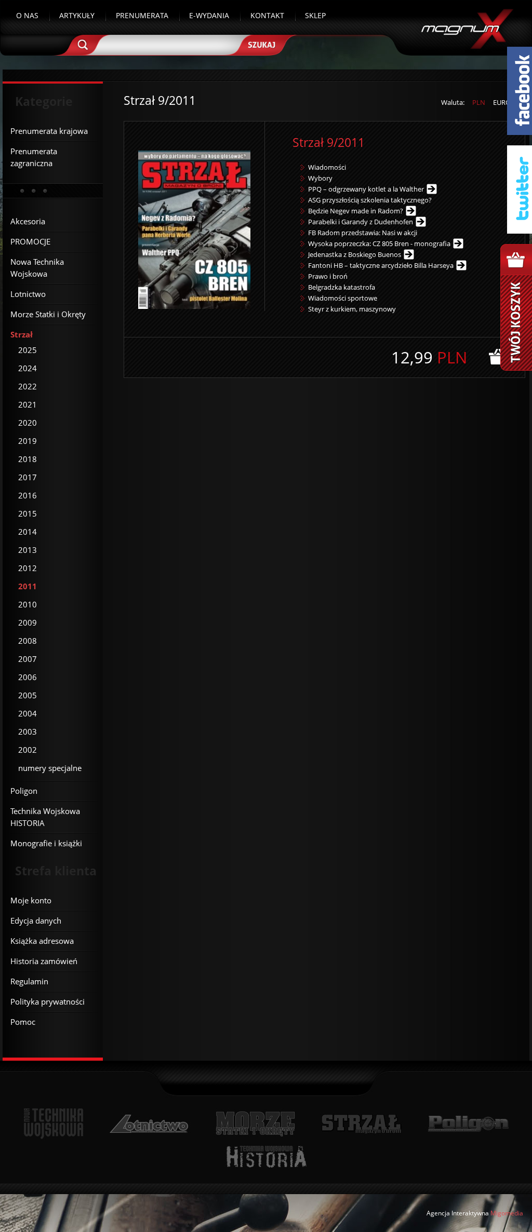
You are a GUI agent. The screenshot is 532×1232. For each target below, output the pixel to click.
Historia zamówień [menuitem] (43, 961)
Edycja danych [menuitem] (35, 920)
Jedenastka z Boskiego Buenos (354, 254)
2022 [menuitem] (27, 386)
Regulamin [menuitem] (29, 981)
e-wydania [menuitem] (209, 15)
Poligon (468, 1123)
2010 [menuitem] (27, 604)
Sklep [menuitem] (315, 15)
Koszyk (516, 307)
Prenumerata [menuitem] (142, 15)
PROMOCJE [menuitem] (30, 241)
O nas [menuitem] (27, 15)
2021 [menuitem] (27, 404)
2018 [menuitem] (27, 459)
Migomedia (506, 1213)
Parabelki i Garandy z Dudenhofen (360, 221)
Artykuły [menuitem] (77, 15)
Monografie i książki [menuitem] (46, 843)
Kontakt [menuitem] (267, 15)
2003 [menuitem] (27, 731)
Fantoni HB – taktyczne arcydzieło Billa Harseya (381, 265)
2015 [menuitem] (27, 513)
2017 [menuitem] (27, 477)
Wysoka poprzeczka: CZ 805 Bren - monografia (379, 243)
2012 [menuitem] (27, 568)
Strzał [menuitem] (21, 334)
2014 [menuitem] (27, 531)
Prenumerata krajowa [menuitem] (49, 131)
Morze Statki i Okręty (255, 1123)
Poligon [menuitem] (23, 791)
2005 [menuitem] (27, 695)
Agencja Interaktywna (458, 1213)
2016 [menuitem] (27, 495)
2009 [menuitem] (27, 622)
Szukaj (266, 49)
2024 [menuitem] (27, 368)
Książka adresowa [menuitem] (42, 941)
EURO (502, 102)
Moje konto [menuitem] (30, 900)
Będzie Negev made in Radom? (355, 210)
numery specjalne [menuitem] (50, 768)
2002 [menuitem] (27, 749)
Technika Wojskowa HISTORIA (266, 1156)
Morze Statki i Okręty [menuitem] (48, 314)
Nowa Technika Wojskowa (54, 1123)
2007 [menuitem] (27, 659)
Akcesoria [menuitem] (27, 221)
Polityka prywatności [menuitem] (47, 1001)
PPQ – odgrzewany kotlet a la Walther (366, 189)
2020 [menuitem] (27, 422)
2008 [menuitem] (27, 640)
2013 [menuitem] (27, 550)
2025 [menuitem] (27, 350)
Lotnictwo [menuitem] (28, 294)
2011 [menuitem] (27, 586)
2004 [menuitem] (27, 713)
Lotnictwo (149, 1123)
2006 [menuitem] (27, 677)
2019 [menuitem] (27, 441)
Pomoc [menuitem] (22, 1022)
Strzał (361, 1123)
